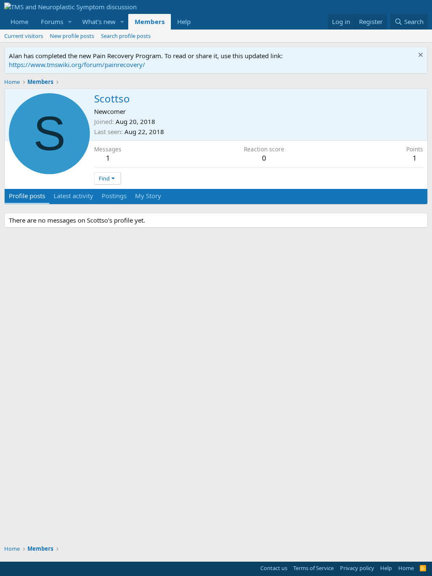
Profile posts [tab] (27, 195)
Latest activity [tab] (73, 195)
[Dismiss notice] (419, 55)
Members (150, 21)
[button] (70, 22)
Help (184, 21)
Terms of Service (313, 568)
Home (19, 21)
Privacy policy (357, 568)
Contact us (273, 568)
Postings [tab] (114, 195)
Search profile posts (126, 36)
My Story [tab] (148, 195)
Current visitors (23, 36)
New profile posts (72, 36)
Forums (52, 21)
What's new (99, 21)
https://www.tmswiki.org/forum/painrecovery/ (77, 64)
